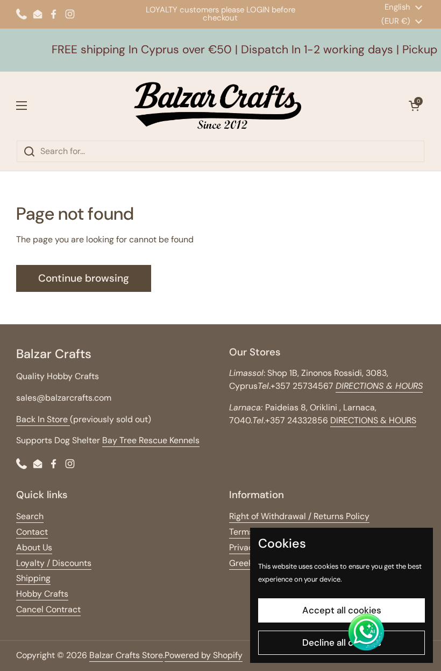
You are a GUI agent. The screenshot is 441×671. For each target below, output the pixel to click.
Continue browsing (83, 278)
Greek (241, 563)
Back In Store (43, 419)
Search (30, 516)
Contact (32, 531)
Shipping (33, 578)
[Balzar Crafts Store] (218, 106)
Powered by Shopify (204, 655)
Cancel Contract (48, 609)
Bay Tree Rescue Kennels (151, 440)
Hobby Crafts (42, 593)
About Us (34, 547)
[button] (414, 105)
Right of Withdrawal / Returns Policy (299, 516)
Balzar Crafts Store (126, 655)
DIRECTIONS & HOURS (373, 420)
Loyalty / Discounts (53, 563)
